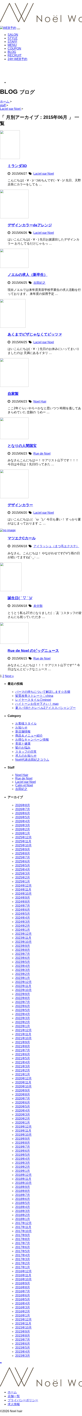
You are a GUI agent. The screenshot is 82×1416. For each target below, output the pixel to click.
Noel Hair (39, 401)
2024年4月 (22, 917)
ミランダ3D (17, 166)
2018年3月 (22, 1211)
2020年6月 (22, 1102)
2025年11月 (23, 841)
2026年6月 (22, 813)
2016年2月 (22, 1311)
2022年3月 (22, 1018)
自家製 (13, 394)
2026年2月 (22, 829)
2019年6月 (22, 1150)
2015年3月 (22, 1355)
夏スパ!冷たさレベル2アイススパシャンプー (45, 707)
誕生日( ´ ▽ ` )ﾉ (20, 598)
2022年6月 (22, 1006)
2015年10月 (23, 1327)
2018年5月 (22, 1203)
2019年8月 (22, 1142)
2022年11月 (23, 986)
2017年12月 (23, 1223)
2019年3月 (22, 1162)
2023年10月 (23, 941)
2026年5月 (22, 817)
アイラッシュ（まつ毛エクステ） (56, 546)
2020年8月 (22, 1094)
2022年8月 (22, 998)
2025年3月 (22, 873)
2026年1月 (22, 833)
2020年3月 (22, 1114)
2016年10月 (23, 1279)
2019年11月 (23, 1130)
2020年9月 (22, 1090)
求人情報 (14, 1404)
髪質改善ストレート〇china (34, 695)
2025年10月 (23, 845)
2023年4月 (22, 966)
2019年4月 (22, 1158)
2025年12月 (23, 837)
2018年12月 (23, 1174)
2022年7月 (22, 1002)
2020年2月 (22, 1118)
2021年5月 (22, 1058)
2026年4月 (22, 821)
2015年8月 (22, 1335)
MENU (12, 45)
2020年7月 (22, 1098)
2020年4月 (22, 1110)
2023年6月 (22, 957)
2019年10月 (23, 1134)
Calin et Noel (24, 785)
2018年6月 (22, 1199)
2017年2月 (22, 1263)
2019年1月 (22, 1170)
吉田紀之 (39, 282)
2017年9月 (22, 1235)
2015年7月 (22, 1339)
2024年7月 (22, 905)
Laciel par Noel (43, 173)
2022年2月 (22, 1022)
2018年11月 (23, 1178)
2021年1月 (22, 1074)
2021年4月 (22, 1062)
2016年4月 (22, 1303)
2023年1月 (22, 978)
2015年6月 (22, 1343)
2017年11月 (23, 1227)
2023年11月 (23, 937)
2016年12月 (23, 1271)
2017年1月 (22, 1267)
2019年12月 (23, 1126)
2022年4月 (22, 1014)
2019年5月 (22, 1154)
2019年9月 (22, 1138)
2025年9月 (22, 849)
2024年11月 (23, 889)
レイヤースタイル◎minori (33, 699)
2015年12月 (23, 1319)
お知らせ (21, 727)
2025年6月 (22, 861)
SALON (13, 34)
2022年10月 (23, 990)
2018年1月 (22, 1219)
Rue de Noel (42, 453)
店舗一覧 (14, 1396)
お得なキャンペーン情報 (32, 739)
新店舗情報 (23, 731)
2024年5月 (22, 913)
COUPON (14, 48)
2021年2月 (22, 1070)
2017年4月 (22, 1255)
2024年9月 (22, 897)
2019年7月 (22, 1146)
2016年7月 (22, 1291)
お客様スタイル (26, 723)
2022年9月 (22, 994)
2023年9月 (22, 945)
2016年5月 (22, 1299)
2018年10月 (23, 1182)
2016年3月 (22, 1307)
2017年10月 (23, 1231)
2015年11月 (23, 1323)
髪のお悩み (23, 747)
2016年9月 (22, 1283)
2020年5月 (22, 1106)
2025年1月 (22, 881)
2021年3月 (22, 1066)
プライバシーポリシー (23, 1400)
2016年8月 (22, 1287)
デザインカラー (20, 505)
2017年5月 (22, 1251)
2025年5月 (22, 865)
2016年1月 (22, 1315)
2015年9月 (22, 1331)
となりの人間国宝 (22, 446)
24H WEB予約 (17, 59)
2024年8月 (22, 901)
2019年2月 (22, 1166)
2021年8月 (22, 1046)
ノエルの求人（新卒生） (27, 275)
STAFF (12, 41)
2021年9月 (22, 1042)
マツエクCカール (22, 538)
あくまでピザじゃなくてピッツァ (35, 334)
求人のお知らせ (26, 755)
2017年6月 (22, 1247)
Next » (9, 676)
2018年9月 (22, 1187)
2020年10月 (23, 1086)
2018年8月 (22, 1191)
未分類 (38, 605)
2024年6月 (22, 909)
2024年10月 (23, 893)
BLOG (12, 52)
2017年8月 (22, 1239)
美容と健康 (23, 743)
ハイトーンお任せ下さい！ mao (37, 703)
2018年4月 (22, 1207)
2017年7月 (22, 1243)
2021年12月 (23, 1030)
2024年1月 (22, 929)
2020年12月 (23, 1078)
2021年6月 (22, 1054)
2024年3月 (22, 921)
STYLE (13, 38)
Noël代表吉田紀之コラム (32, 759)
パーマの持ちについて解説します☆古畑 (42, 691)
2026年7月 (22, 809)
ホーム (12, 1392)
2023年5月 (22, 962)
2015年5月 (22, 1347)
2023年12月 (23, 933)
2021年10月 (23, 1038)
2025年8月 (22, 853)
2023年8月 (22, 949)
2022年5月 (22, 1010)
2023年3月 (22, 970)
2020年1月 (22, 1122)
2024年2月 (22, 925)
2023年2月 (22, 974)
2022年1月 (22, 1026)
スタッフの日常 (26, 751)
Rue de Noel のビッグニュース (33, 651)
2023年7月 (22, 953)
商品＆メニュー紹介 (29, 735)
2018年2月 (22, 1215)
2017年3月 (22, 1259)
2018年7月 (22, 1195)
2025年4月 (22, 869)
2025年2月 (22, 877)
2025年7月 (22, 857)
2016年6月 (22, 1295)
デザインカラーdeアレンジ (30, 225)
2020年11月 (23, 1082)
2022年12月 (23, 982)
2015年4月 (22, 1351)
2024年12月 (23, 885)
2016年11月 (23, 1275)
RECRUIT (15, 55)
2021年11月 (23, 1034)
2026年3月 (22, 825)
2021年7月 (22, 1050)
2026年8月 (22, 805)
